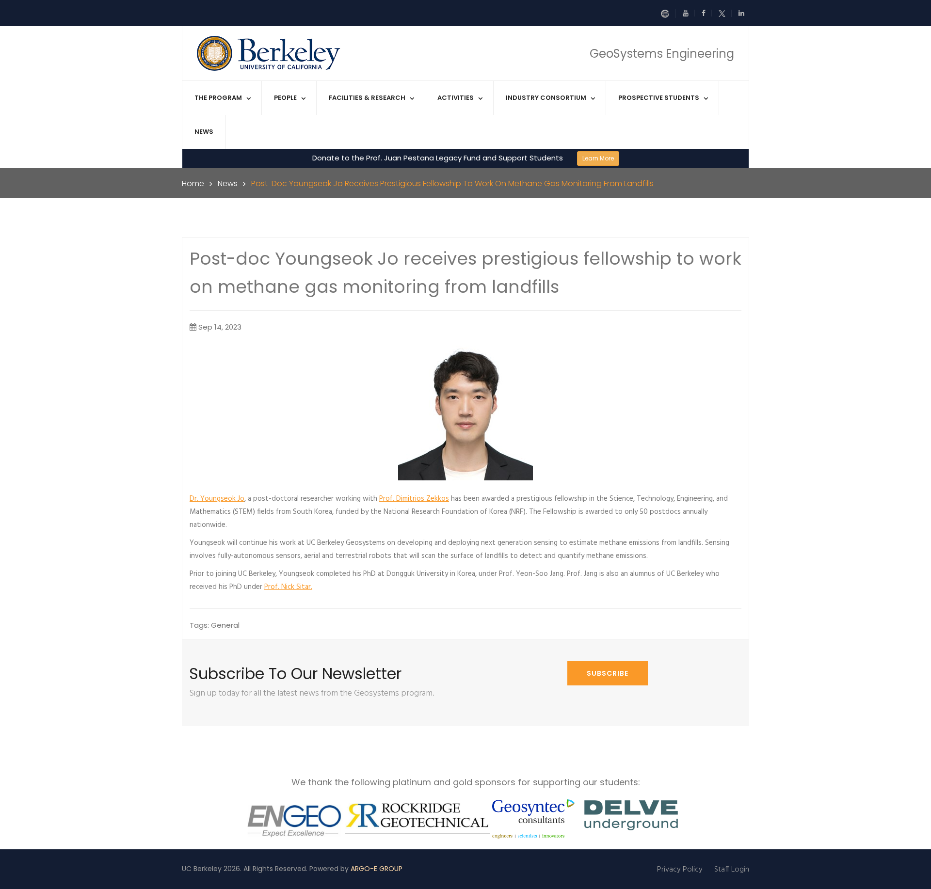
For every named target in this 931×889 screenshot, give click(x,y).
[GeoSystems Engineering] (269, 53)
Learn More (598, 158)
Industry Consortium (546, 97)
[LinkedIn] (741, 13)
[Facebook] (707, 13)
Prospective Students (658, 97)
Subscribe (607, 673)
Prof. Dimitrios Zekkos (414, 499)
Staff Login (731, 869)
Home (193, 183)
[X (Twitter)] (725, 13)
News (203, 131)
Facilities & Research (367, 97)
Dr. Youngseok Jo (217, 499)
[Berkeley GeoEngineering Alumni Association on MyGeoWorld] (668, 13)
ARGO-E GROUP (376, 868)
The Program (218, 97)
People (285, 97)
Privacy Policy (680, 869)
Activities (455, 97)
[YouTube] (689, 13)
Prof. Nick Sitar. (288, 587)
